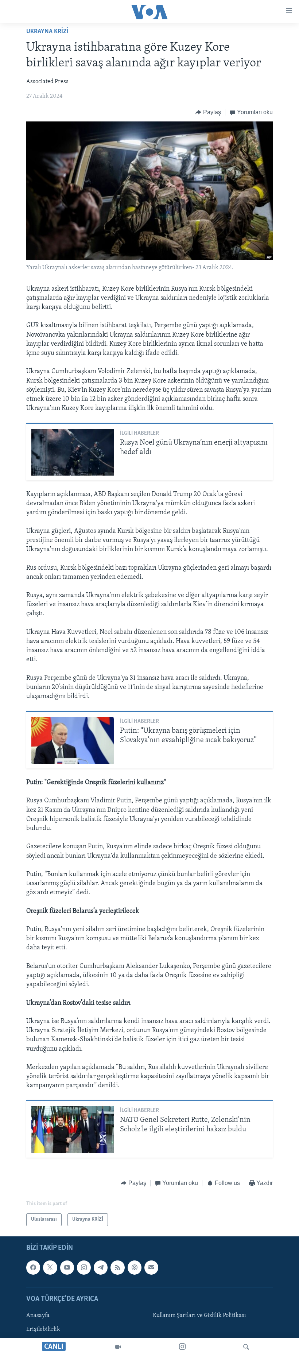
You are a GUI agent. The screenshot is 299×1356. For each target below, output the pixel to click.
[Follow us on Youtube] (67, 1267)
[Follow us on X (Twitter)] (50, 1267)
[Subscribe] (151, 1267)
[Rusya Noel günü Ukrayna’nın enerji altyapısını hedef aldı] (72, 452)
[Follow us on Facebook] (33, 1267)
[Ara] (246, 1347)
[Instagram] (182, 1347)
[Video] (118, 1347)
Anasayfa (38, 1315)
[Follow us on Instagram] (84, 1267)
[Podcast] (134, 1267)
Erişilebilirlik (43, 1329)
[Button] (208, 112)
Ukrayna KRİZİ (47, 31)
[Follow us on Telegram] (101, 1267)
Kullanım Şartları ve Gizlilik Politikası (199, 1315)
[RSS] (117, 1267)
